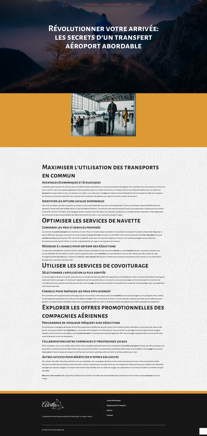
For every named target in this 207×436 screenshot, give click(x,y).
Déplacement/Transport (112, 4)
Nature (128, 4)
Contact (139, 4)
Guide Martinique (92, 4)
